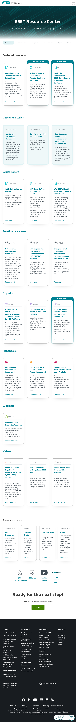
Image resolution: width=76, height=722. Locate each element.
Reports (60, 43)
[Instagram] (47, 701)
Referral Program (44, 647)
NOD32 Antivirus (8, 644)
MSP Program (43, 638)
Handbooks (9, 351)
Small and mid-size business (27, 633)
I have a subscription (9, 676)
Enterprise (24, 637)
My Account (43, 657)
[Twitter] (29, 701)
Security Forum (44, 666)
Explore (38, 607)
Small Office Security (9, 639)
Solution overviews (48, 43)
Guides (69, 43)
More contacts (7, 687)
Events (60, 645)
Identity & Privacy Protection (8, 647)
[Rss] (52, 701)
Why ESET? (6, 660)
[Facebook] (23, 701)
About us (60, 633)
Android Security (8, 641)
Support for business (46, 664)
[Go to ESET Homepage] (12, 3)
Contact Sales (25, 652)
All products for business (26, 640)
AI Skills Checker (8, 655)
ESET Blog (61, 640)
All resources (8, 43)
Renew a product (44, 659)
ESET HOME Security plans (9, 636)
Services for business (27, 643)
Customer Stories (26, 649)
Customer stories (21, 43)
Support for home (45, 662)
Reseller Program (44, 635)
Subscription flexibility (10, 657)
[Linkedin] (41, 701)
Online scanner (7, 650)
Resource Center (26, 654)
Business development (46, 642)
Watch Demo (25, 659)
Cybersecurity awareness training (27, 646)
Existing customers (45, 654)
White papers (34, 43)
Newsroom (61, 635)
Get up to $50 (7, 667)
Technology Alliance (45, 640)
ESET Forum (32, 578)
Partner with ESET (45, 633)
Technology (61, 638)
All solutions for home (10, 633)
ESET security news (56, 579)
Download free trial (9, 674)
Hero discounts (7, 664)
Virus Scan (6, 652)
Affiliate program (44, 645)
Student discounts (8, 662)
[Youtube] (35, 701)
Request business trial (28, 668)
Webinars (24, 656)
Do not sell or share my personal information (49, 706)
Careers (60, 642)
